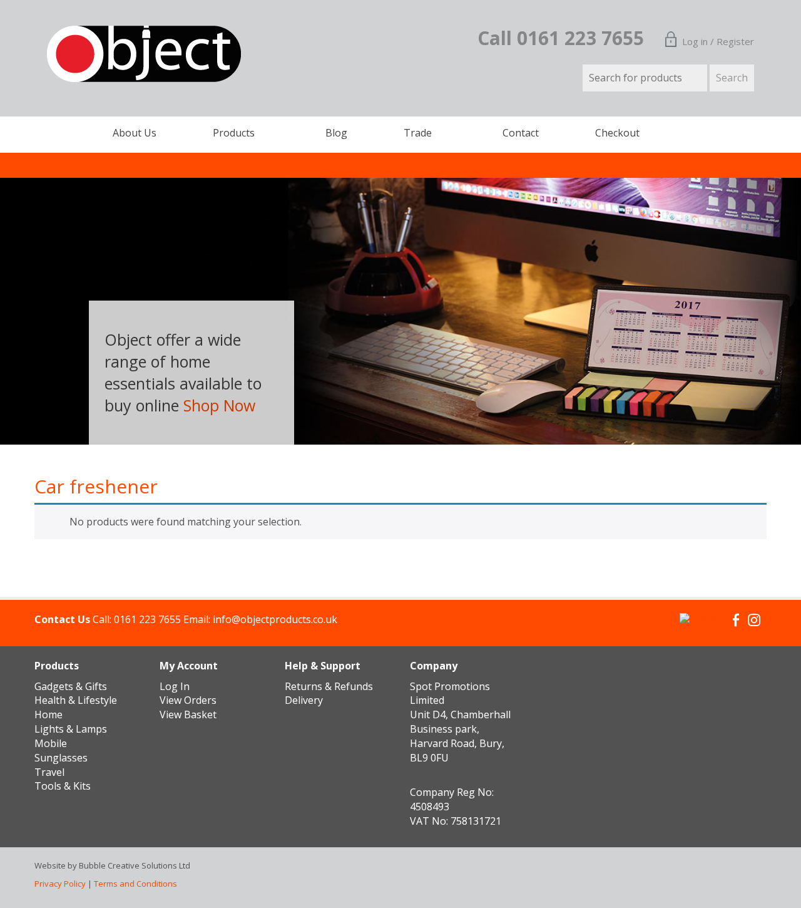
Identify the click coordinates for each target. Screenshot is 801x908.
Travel (49, 772)
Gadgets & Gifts (70, 686)
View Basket (188, 714)
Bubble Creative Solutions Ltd (134, 865)
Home (48, 714)
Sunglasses (61, 758)
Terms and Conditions (135, 883)
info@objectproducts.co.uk (275, 619)
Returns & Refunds (329, 686)
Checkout (617, 133)
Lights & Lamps (70, 729)
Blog (336, 133)
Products (234, 133)
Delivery (304, 700)
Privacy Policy (60, 883)
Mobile (50, 743)
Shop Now (219, 405)
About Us (134, 133)
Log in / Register (718, 41)
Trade (418, 133)
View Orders (188, 700)
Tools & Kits (62, 786)
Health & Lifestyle (75, 700)
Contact (521, 133)
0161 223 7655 (147, 619)
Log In (175, 686)
